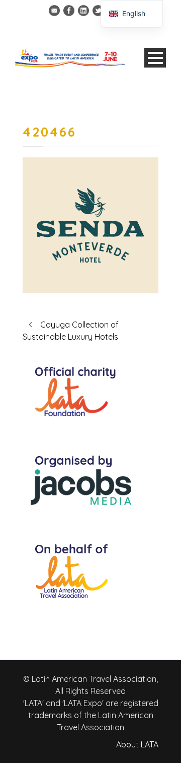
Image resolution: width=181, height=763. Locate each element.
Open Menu (155, 58)
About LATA (137, 744)
